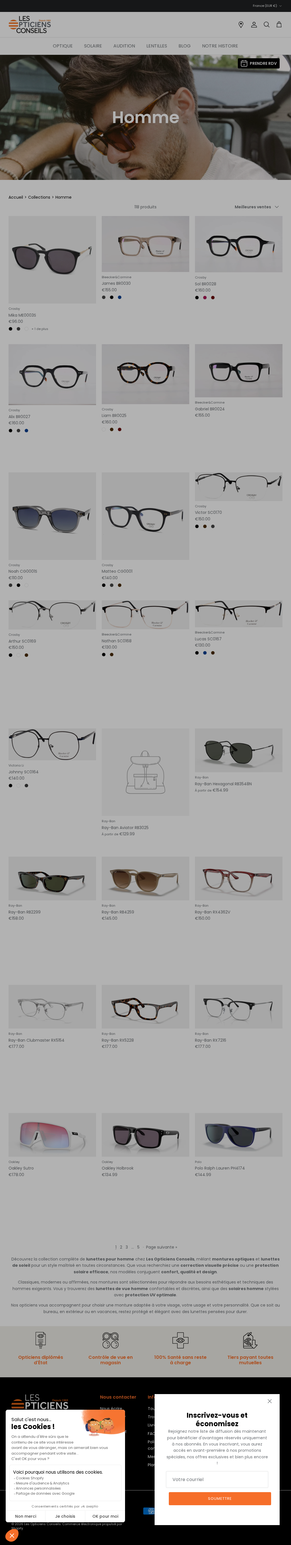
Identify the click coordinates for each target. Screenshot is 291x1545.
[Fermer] (269, 1401)
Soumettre (220, 1498)
